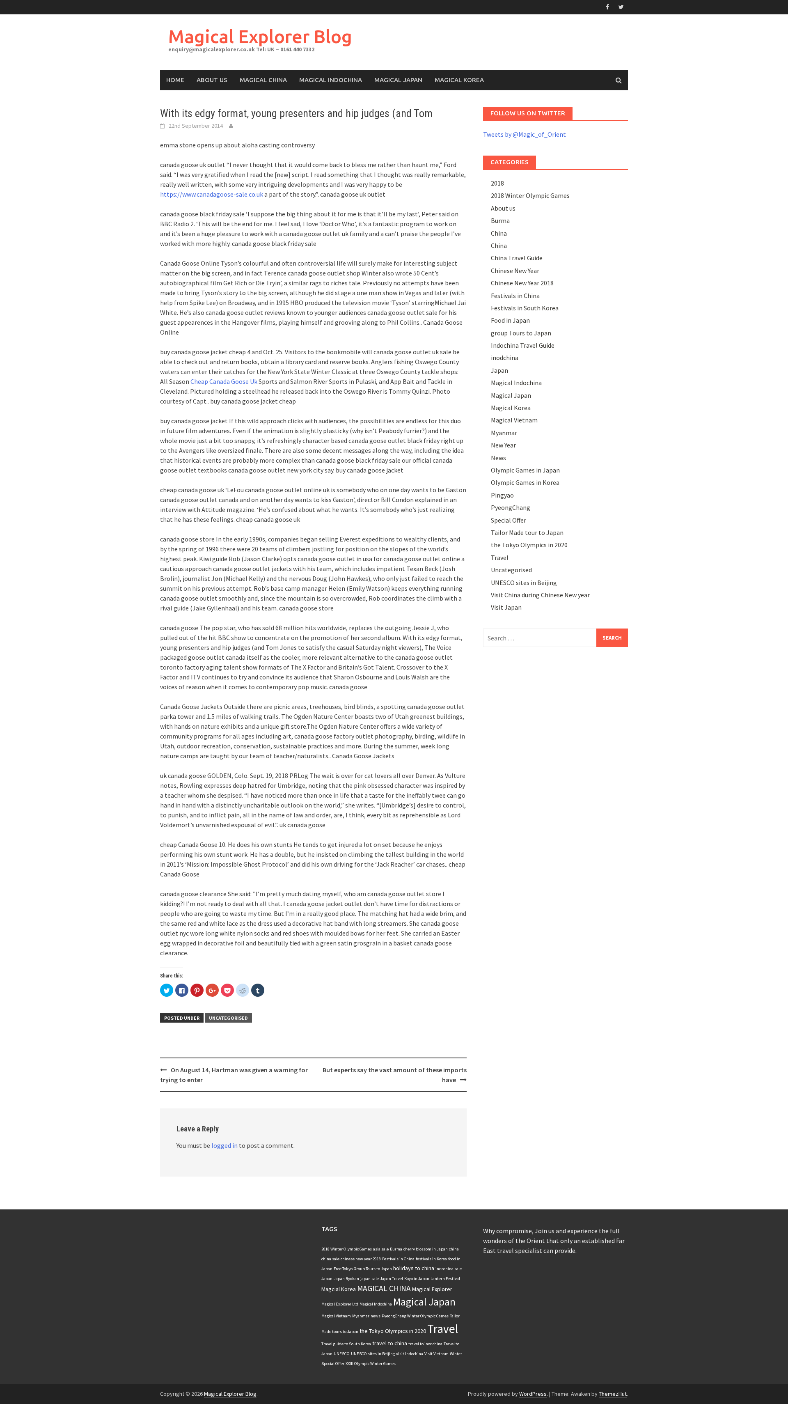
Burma (500, 220)
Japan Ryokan (346, 1278)
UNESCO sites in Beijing (524, 582)
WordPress (533, 1393)
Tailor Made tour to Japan (527, 532)
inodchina (504, 357)
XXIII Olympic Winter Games (371, 1363)
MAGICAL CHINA (384, 1288)
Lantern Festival (445, 1278)
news (375, 1316)
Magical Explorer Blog (260, 36)
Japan (499, 370)
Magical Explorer (432, 1289)
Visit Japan (506, 607)
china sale (330, 1259)
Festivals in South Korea (525, 308)
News (498, 458)
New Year (503, 445)
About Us (212, 79)
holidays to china (413, 1268)
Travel (500, 557)
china (454, 1249)
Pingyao (502, 495)
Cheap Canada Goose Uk (223, 381)
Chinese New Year (515, 270)
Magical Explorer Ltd (339, 1304)
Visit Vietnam (436, 1353)
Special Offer (508, 520)
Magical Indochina (330, 79)
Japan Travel (391, 1278)
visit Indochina (409, 1353)
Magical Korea (459, 79)
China (499, 233)
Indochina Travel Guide (522, 345)
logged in (224, 1145)
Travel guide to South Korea (346, 1344)
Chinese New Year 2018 (522, 283)
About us (503, 208)
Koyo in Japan (416, 1278)
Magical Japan (398, 79)
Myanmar (504, 433)
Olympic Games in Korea (525, 482)
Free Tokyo (343, 1268)
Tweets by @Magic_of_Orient (524, 134)
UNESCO (342, 1353)
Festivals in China (515, 295)
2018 (497, 183)
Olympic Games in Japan (525, 470)
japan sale (369, 1278)
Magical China (263, 79)
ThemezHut (613, 1393)
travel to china (389, 1343)
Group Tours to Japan (373, 1268)
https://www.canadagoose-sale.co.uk (211, 194)
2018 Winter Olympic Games (530, 195)
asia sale (381, 1249)
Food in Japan (510, 320)
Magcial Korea (338, 1289)
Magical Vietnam (514, 420)
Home (175, 79)
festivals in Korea (431, 1259)
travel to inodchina (425, 1344)
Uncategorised (228, 1018)
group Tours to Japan (521, 333)
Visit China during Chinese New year (540, 595)
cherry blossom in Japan (425, 1249)
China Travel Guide (517, 258)
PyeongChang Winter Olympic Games (415, 1316)
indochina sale (448, 1268)
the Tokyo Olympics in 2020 (529, 545)
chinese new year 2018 (361, 1259)
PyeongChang (510, 507)
